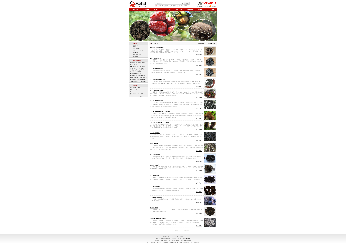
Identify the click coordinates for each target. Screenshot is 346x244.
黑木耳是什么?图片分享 (156, 58)
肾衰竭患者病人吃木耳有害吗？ (137, 67)
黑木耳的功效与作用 (138, 50)
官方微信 (207, 6)
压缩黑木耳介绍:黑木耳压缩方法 (137, 62)
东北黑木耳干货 (172, 6)
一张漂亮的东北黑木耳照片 (156, 68)
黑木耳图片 (190, 9)
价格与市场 (179, 9)
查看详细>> (199, 54)
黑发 (178, 6)
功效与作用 (168, 9)
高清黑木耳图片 (154, 208)
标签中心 (201, 6)
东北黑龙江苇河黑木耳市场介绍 (137, 75)
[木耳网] (138, 6)
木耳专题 (181, 236)
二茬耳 (185, 6)
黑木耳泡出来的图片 (155, 154)
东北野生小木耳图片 (155, 186)
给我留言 (214, 6)
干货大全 (211, 9)
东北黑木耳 (160, 6)
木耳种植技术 (136, 56)
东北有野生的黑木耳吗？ (136, 73)
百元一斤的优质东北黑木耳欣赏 (158, 218)
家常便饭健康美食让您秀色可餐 (158, 90)
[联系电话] (206, 4)
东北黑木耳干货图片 (155, 133)
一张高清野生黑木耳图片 (156, 197)
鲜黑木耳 (166, 6)
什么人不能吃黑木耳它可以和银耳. (138, 81)
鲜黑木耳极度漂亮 (154, 165)
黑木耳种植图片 (154, 143)
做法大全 (156, 9)
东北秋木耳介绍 (133, 64)
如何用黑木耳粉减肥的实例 (136, 71)
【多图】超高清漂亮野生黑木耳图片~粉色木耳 (161, 111)
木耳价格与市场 (137, 54)
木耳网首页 (135, 9)
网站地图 (188, 238)
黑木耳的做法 (136, 48)
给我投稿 (165, 236)
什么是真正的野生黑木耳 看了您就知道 (159, 122)
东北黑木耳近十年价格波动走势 (137, 79)
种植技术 (200, 9)
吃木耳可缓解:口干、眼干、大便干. (138, 77)
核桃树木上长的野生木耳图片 (157, 47)
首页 (208, 43)
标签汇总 (175, 236)
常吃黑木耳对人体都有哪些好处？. (138, 69)
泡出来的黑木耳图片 (155, 175)
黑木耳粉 (181, 6)
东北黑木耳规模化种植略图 (156, 101)
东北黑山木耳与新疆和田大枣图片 (158, 79)
